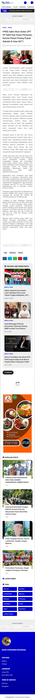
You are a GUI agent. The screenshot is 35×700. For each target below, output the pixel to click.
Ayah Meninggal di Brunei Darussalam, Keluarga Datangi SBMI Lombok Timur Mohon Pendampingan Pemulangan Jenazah (15, 326)
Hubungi (4, 664)
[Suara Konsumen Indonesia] (7, 4)
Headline (21, 589)
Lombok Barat (8, 594)
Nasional (12, 252)
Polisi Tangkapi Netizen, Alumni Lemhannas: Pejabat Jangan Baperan (17, 541)
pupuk (23, 68)
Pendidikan (30, 7)
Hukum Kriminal (6, 7)
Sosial (10, 27)
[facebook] (5, 258)
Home (4, 27)
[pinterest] (20, 258)
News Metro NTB (7, 675)
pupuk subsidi (16, 99)
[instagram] (7, 653)
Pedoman (5, 683)
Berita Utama (8, 287)
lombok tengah (8, 614)
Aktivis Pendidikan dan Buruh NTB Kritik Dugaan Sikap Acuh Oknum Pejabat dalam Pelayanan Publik (17, 359)
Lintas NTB (5, 672)
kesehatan (22, 609)
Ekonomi (6, 589)
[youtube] (9, 653)
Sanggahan (5, 686)
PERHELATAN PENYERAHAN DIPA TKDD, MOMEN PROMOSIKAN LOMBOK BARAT (17, 480)
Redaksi (4, 661)
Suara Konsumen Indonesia (22, 697)
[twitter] (10, 258)
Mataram (21, 594)
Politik (15, 7)
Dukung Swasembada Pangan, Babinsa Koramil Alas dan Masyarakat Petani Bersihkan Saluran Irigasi (16, 510)
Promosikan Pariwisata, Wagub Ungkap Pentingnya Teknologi (17, 569)
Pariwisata (22, 599)
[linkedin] (25, 258)
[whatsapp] (15, 258)
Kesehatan (22, 7)
